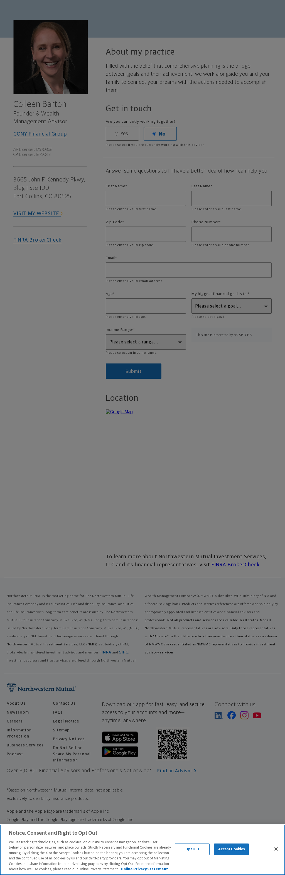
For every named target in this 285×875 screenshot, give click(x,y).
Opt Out (192, 849)
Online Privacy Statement (144, 869)
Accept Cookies (231, 849)
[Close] (276, 849)
